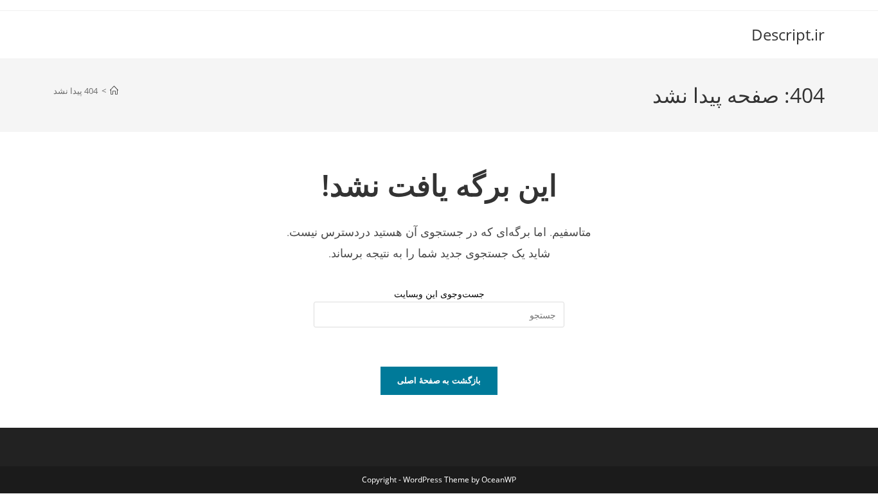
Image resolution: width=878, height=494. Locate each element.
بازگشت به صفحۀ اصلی (439, 380)
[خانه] (114, 90)
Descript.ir (788, 34)
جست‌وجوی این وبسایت (439, 294)
